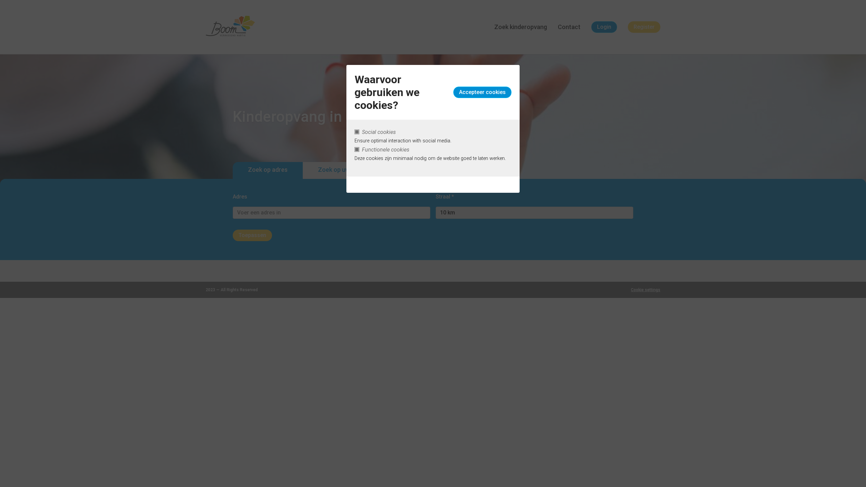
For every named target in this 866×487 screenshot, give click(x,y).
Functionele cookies (385, 149)
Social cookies (379, 132)
